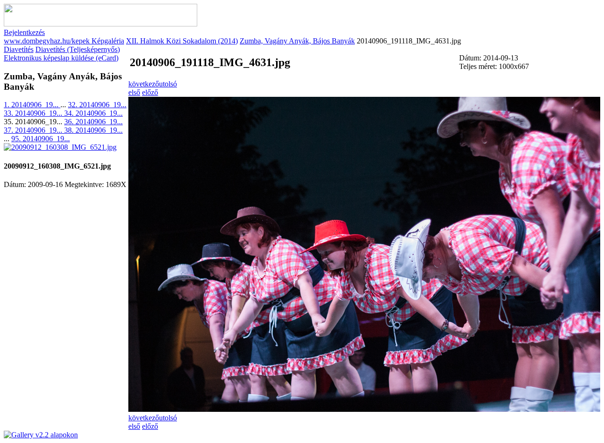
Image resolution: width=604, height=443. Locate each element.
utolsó (168, 84)
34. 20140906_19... (93, 113)
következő (143, 84)
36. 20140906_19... (93, 122)
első (134, 92)
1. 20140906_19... (32, 105)
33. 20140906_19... (34, 113)
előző (150, 92)
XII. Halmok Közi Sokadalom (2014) (182, 41)
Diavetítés (19, 49)
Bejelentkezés (24, 32)
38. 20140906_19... (93, 130)
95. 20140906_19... (40, 139)
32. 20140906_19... (97, 105)
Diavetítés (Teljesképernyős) (77, 49)
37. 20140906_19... (34, 130)
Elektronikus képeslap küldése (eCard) (61, 58)
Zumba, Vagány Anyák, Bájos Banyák (297, 41)
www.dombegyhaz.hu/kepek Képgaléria (64, 41)
